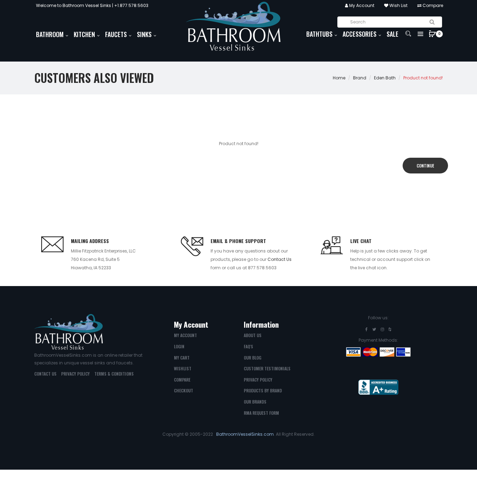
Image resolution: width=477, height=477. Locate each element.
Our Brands (255, 402)
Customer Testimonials (267, 368)
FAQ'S (248, 346)
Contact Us (279, 259)
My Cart (182, 358)
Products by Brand (263, 390)
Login (179, 346)
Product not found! (423, 78)
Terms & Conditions (114, 374)
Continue (425, 166)
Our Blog (252, 358)
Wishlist (182, 368)
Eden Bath (385, 78)
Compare (432, 5)
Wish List (398, 5)
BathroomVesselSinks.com (245, 434)
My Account (361, 5)
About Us (253, 335)
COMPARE (182, 380)
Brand (359, 78)
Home (339, 78)
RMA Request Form (261, 413)
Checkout (183, 390)
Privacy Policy (75, 374)
